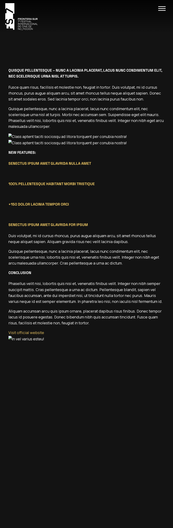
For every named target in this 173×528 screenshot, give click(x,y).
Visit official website (26, 332)
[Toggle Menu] (162, 8)
